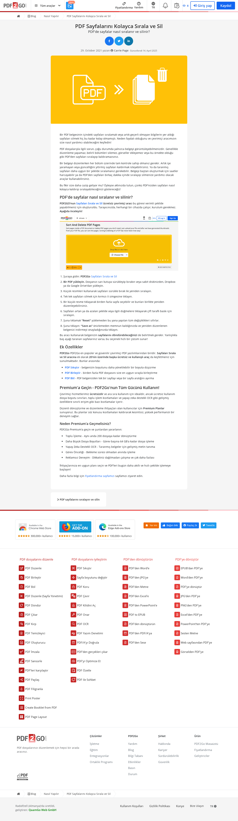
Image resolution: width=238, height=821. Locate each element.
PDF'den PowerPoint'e (143, 605)
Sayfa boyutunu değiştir (92, 577)
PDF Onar (83, 614)
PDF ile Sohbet (86, 679)
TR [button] (153, 7)
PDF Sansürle (33, 661)
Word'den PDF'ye (192, 577)
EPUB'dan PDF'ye (192, 568)
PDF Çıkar (31, 614)
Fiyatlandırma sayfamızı (100, 476)
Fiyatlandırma (124, 7)
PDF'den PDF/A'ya (140, 633)
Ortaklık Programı (101, 762)
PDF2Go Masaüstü (206, 744)
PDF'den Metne (138, 587)
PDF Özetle (84, 670)
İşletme (94, 744)
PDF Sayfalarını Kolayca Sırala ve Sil (89, 16)
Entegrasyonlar (99, 756)
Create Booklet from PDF (41, 707)
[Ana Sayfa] (18, 16)
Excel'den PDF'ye (191, 614)
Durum (132, 774)
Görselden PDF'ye (192, 652)
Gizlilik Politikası (159, 806)
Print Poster (32, 698)
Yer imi (153, 525)
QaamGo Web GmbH (42, 810)
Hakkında (164, 744)
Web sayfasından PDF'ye (196, 642)
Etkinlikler (134, 762)
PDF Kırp (30, 624)
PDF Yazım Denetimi (90, 633)
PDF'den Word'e (139, 568)
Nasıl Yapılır (51, 16)
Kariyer (162, 750)
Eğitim (94, 750)
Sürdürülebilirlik (168, 756)
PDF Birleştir (73, 373)
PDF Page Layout (36, 717)
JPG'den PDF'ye (190, 596)
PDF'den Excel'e (139, 596)
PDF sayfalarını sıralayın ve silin (79, 499)
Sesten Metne (189, 633)
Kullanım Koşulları (131, 806)
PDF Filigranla (34, 689)
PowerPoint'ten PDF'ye (195, 624)
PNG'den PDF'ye (191, 605)
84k (172, 525)
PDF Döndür (33, 605)
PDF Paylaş (32, 679)
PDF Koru (83, 587)
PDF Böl (70, 378)
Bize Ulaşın (197, 806)
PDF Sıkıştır (72, 367)
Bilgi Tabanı (135, 756)
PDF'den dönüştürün (142, 624)
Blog (33, 16)
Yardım (138, 7)
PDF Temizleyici (35, 633)
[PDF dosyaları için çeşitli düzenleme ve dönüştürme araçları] (17, 5)
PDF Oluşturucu (35, 642)
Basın (131, 768)
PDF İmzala (32, 652)
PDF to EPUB (137, 614)
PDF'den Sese (137, 642)
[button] (47, 5)
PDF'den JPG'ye (138, 577)
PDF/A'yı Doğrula (88, 642)
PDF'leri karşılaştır (36, 670)
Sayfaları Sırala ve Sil (89, 203)
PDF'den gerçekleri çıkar (92, 652)
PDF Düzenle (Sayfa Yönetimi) (44, 596)
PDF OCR (83, 624)
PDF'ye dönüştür (191, 587)
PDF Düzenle (33, 568)
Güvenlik (164, 762)
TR (212, 806)
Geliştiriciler (202, 756)
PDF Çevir (83, 596)
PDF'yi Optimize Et (89, 661)
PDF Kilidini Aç (86, 605)
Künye (180, 806)
